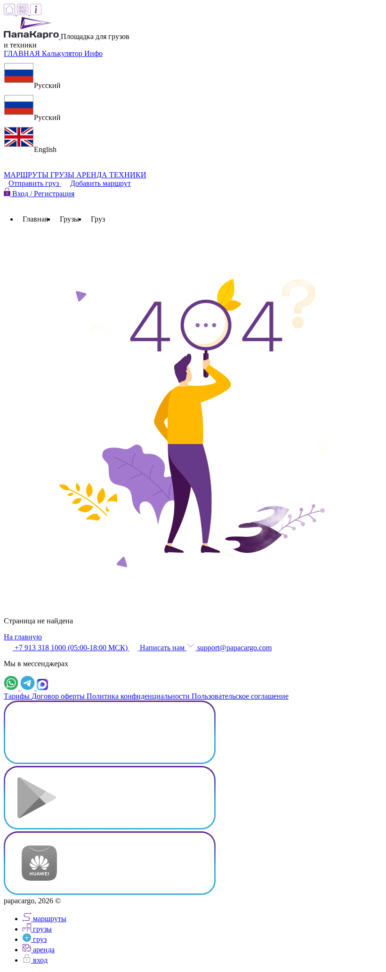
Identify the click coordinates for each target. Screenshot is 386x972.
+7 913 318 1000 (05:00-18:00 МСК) (71, 648)
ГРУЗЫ (63, 175)
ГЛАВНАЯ (23, 53)
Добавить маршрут (100, 183)
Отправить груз (34, 183)
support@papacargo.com (233, 648)
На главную (23, 637)
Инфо (93, 53)
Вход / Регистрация (42, 194)
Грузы (69, 219)
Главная (35, 219)
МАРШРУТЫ (27, 175)
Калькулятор (63, 53)
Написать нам (162, 648)
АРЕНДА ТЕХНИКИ (111, 175)
